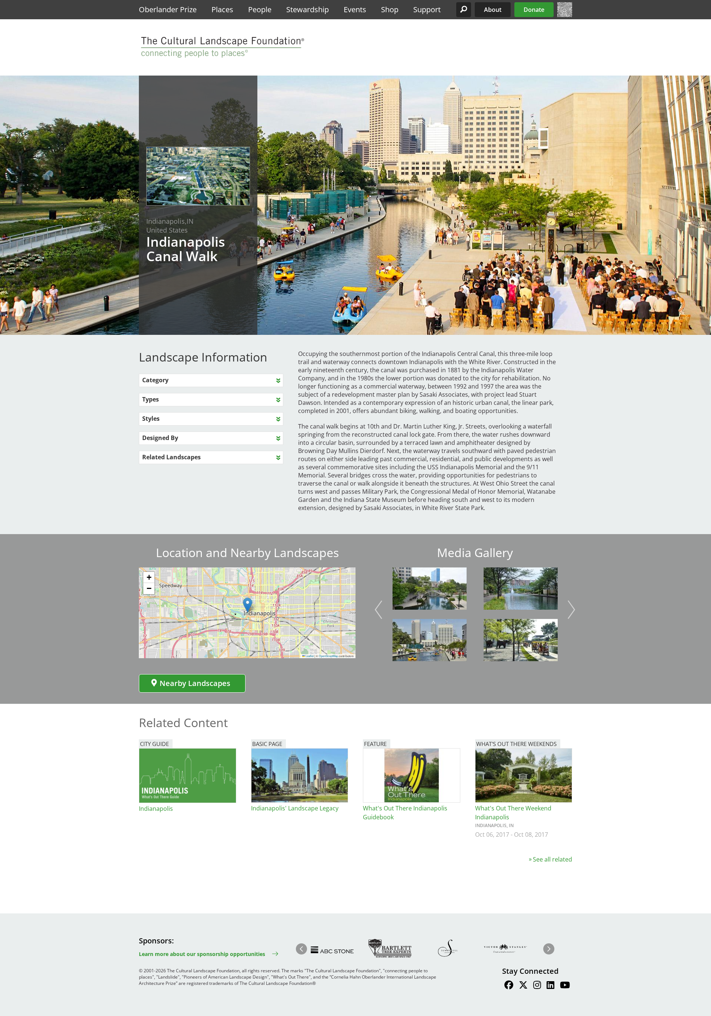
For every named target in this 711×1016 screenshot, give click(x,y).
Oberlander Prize (168, 9)
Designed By (160, 438)
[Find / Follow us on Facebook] (508, 986)
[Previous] (378, 609)
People (259, 9)
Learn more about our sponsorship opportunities (202, 953)
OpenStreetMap (328, 656)
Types (150, 399)
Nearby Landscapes (195, 683)
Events (355, 9)
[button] (463, 9)
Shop (389, 9)
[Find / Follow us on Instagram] (537, 986)
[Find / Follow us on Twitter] (523, 986)
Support (427, 9)
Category (155, 380)
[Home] (564, 15)
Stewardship (307, 9)
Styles (151, 418)
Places (222, 9)
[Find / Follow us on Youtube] (565, 986)
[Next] (571, 609)
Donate (534, 10)
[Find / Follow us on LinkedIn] (550, 986)
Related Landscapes (171, 457)
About (492, 10)
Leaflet (309, 656)
